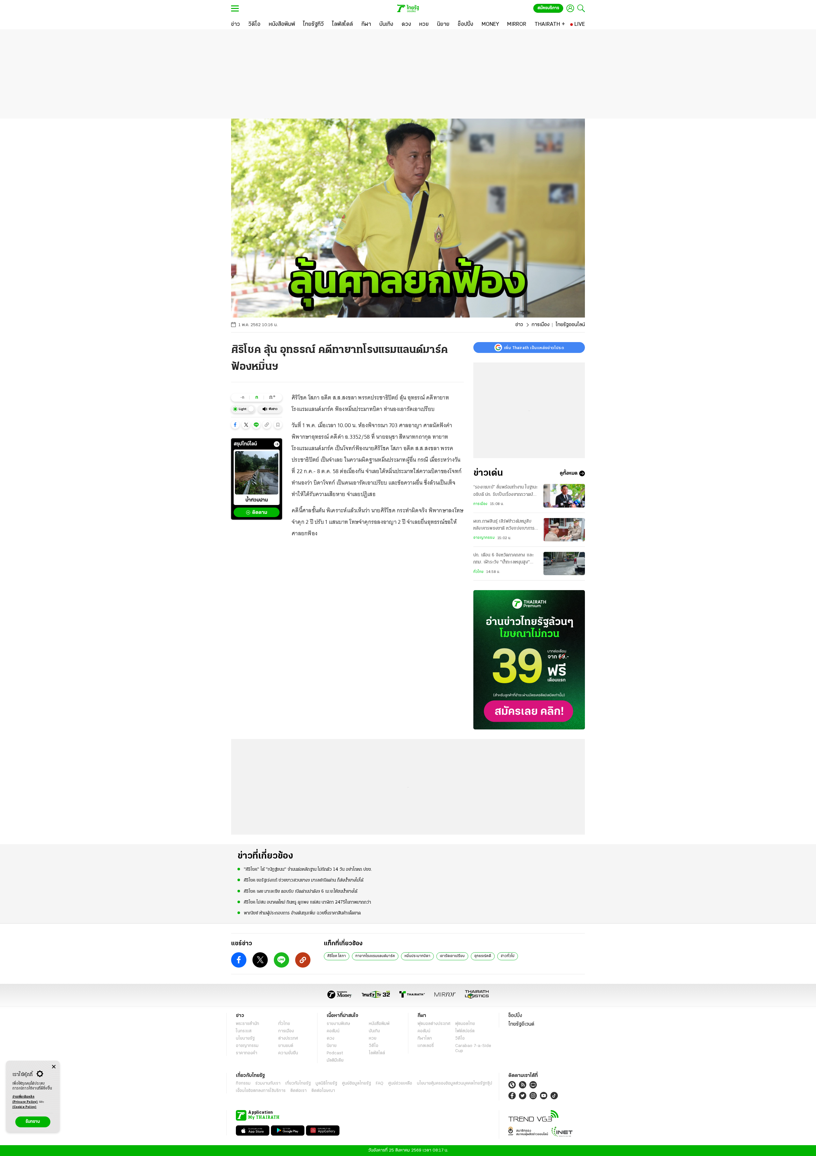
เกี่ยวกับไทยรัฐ (298, 1083)
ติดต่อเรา (298, 1090)
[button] (235, 425)
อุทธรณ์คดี (482, 956)
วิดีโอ (373, 1045)
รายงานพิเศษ (338, 1023)
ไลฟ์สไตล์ (377, 1053)
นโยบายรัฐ (245, 1038)
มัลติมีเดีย (335, 1060)
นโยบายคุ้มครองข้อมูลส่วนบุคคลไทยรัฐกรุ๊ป (454, 1083)
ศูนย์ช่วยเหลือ (400, 1083)
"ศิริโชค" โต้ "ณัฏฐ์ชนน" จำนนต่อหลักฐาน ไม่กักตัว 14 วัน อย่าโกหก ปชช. (308, 869)
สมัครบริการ (548, 8)
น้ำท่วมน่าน (256, 500)
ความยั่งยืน (288, 1053)
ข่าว (519, 324)
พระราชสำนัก (247, 1023)
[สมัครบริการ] (529, 659)
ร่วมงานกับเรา (267, 1083)
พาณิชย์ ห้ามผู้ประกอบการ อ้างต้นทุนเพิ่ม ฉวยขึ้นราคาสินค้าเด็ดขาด (302, 913)
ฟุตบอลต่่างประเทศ (434, 1023)
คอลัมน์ (333, 1031)
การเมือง (540, 324)
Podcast (335, 1053)
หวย (372, 1038)
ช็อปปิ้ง (515, 1015)
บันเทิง (374, 1031)
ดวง (330, 1038)
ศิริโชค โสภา (336, 956)
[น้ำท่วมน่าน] (256, 472)
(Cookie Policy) (24, 1107)
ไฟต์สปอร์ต (465, 1031)
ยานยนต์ (285, 1045)
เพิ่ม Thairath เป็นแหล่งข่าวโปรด (534, 347)
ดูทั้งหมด (569, 473)
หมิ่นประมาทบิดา (417, 956)
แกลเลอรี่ (426, 1045)
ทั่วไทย (478, 572)
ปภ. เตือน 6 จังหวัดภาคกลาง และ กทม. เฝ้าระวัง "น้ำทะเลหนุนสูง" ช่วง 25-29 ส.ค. (503, 559)
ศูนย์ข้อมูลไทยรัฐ (356, 1083)
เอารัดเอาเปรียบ (452, 956)
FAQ (379, 1083)
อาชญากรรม (484, 538)
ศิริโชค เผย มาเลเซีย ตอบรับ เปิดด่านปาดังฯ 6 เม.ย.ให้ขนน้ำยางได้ (300, 891)
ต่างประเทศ (288, 1038)
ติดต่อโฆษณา (323, 1090)
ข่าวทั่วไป (507, 956)
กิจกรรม (243, 1083)
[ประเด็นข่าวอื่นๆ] (277, 444)
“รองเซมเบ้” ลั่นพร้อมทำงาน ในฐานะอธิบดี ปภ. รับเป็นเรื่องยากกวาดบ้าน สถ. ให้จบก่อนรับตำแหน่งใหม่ (505, 491)
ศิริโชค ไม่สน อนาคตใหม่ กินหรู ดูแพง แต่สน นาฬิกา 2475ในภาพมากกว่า (307, 902)
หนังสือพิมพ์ (379, 1023)
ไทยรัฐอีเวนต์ (521, 1024)
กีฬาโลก (425, 1038)
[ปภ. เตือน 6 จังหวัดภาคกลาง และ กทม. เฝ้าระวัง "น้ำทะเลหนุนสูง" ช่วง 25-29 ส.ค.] (564, 563)
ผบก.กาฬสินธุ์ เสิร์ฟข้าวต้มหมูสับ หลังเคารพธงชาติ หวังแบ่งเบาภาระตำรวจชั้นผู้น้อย (504, 525)
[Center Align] (53, 1067)
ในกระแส (243, 1031)
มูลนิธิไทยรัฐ (326, 1083)
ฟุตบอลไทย (465, 1023)
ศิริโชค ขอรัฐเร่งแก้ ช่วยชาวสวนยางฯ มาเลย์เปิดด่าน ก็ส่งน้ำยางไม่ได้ (303, 880)
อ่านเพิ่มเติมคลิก (25, 1099)
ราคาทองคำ (246, 1053)
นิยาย (332, 1045)
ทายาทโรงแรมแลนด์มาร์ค (375, 956)
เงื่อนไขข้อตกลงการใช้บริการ (261, 1090)
